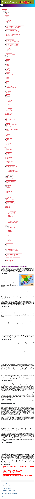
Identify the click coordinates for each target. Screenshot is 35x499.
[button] (4, 11)
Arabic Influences (5, 496)
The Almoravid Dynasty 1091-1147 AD (9, 491)
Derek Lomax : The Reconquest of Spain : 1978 (12, 474)
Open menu (4, 9)
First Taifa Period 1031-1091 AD (8, 490)
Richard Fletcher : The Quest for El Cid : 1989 (11, 471)
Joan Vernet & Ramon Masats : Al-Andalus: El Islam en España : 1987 (16, 477)
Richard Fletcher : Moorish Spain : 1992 (10, 472)
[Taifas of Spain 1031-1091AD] (26, 280)
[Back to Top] (33, 497)
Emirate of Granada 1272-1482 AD (9, 495)
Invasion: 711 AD (5, 483)
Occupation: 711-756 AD (7, 485)
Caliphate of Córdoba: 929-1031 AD (9, 488)
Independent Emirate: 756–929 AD (9, 486)
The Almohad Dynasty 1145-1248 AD (9, 493)
